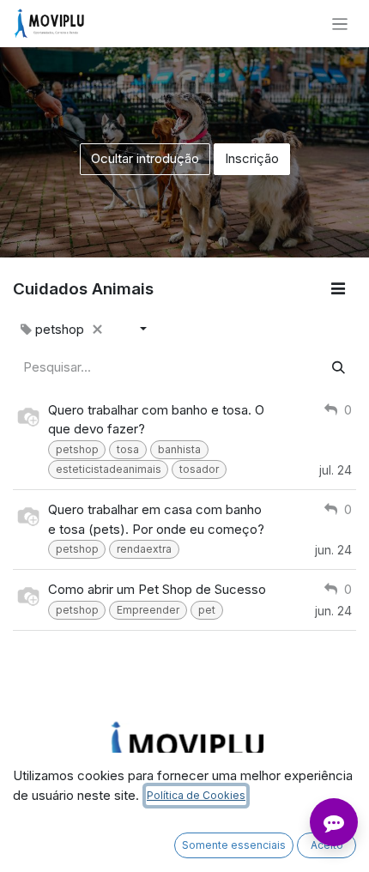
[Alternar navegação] (340, 23)
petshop (77, 449)
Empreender (148, 609)
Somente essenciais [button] (234, 845)
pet (206, 609)
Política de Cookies (196, 795)
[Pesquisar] (338, 368)
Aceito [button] (327, 845)
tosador (199, 469)
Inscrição (252, 158)
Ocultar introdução (145, 158)
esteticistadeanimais (108, 469)
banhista (179, 449)
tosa (128, 449)
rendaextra (144, 548)
